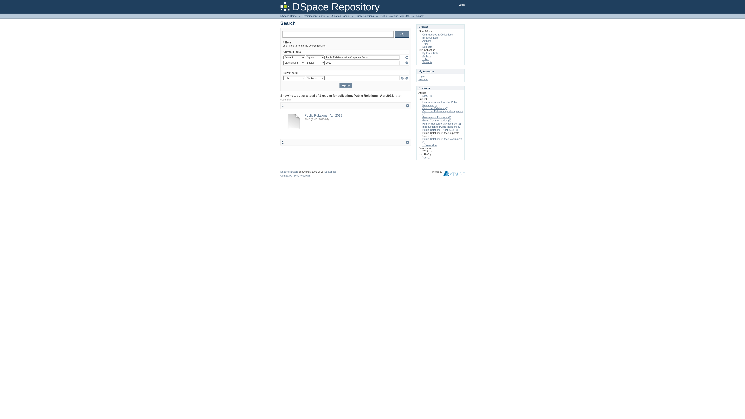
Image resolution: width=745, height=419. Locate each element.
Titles (425, 43)
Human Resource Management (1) (441, 123)
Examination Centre (314, 16)
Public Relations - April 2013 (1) (440, 129)
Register (423, 79)
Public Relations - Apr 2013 (395, 16)
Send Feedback (302, 175)
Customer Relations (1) (435, 108)
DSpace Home (288, 16)
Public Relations (365, 16)
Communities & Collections (437, 34)
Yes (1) (426, 157)
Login (462, 4)
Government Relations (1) (436, 117)
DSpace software (289, 172)
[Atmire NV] (454, 174)
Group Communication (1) (436, 120)
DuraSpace (330, 172)
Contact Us (286, 175)
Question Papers (340, 16)
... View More (429, 145)
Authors (426, 40)
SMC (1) (427, 95)
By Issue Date (430, 37)
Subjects (427, 46)
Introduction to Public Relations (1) (441, 126)
